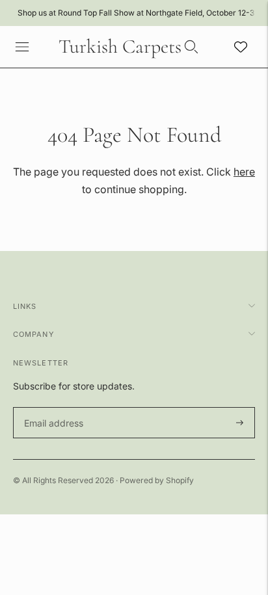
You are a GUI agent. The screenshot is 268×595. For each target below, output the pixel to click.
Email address (51, 407)
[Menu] (22, 47)
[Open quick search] (191, 47)
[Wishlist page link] (240, 46)
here (244, 171)
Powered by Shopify (157, 480)
